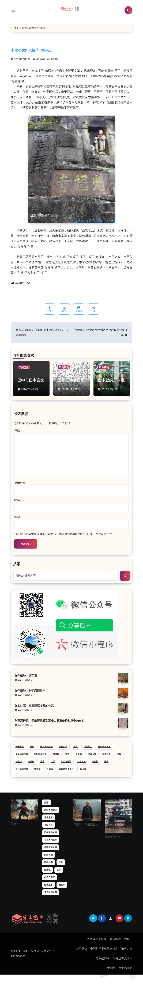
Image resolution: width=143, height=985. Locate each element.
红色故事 (81, 761)
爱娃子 (128, 938)
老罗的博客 (103, 958)
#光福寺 (40, 59)
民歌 (119, 754)
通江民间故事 (22, 769)
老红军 (95, 761)
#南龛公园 (52, 59)
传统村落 (20, 746)
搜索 (17, 564)
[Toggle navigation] (13, 10)
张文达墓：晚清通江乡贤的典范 (34, 705)
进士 (106, 761)
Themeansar (18, 956)
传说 (32, 746)
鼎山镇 (83, 769)
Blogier (45, 950)
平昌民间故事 (22, 754)
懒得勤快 (81, 948)
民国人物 (92, 754)
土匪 (75, 746)
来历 (67, 754)
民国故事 (106, 754)
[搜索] (125, 576)
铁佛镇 (37, 769)
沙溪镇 (19, 761)
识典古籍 (126, 948)
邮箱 (17, 499)
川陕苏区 (88, 746)
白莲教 (31, 761)
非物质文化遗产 (66, 769)
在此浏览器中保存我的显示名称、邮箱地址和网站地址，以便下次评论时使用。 (66, 534)
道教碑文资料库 (97, 938)
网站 (17, 516)
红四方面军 (66, 761)
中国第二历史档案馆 (119, 967)
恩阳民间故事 (40, 754)
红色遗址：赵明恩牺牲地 (30, 690)
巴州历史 (24, 367)
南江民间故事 (46, 746)
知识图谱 (115, 938)
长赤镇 (50, 769)
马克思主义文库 (122, 958)
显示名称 (19, 482)
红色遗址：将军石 (26, 675)
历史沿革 (63, 746)
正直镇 (79, 754)
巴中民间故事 (104, 746)
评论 (18, 430)
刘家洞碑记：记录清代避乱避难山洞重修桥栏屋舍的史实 (49, 720)
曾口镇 (56, 754)
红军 (53, 761)
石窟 (42, 761)
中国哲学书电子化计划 (104, 948)
